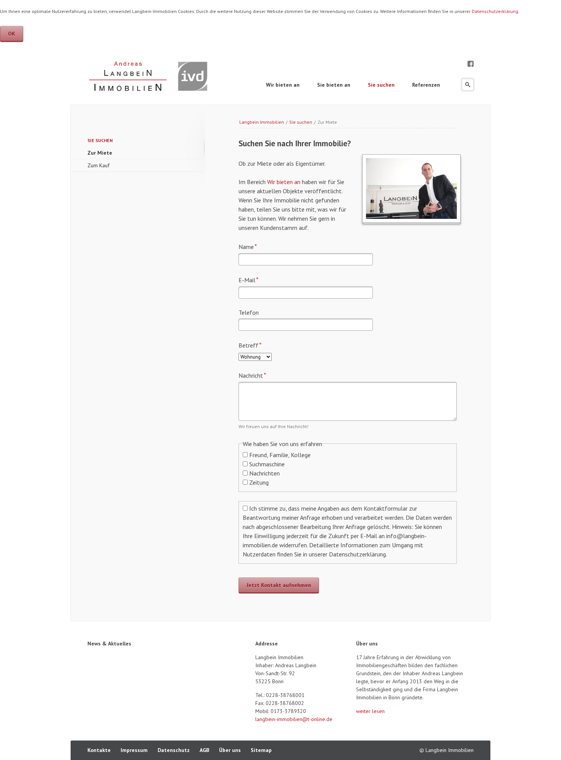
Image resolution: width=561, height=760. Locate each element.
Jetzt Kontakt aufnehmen (279, 585)
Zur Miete (99, 152)
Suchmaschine (267, 464)
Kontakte (99, 750)
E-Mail (252, 279)
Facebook (471, 63)
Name (252, 246)
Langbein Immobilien (261, 122)
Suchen (467, 84)
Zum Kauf (98, 165)
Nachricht (252, 375)
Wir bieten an (283, 84)
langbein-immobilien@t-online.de (293, 719)
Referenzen (426, 84)
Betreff (252, 344)
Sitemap (261, 750)
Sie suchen (381, 84)
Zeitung (259, 482)
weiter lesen (370, 711)
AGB (204, 750)
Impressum (134, 750)
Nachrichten (264, 473)
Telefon (249, 312)
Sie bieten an (333, 84)
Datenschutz (174, 750)
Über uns (230, 750)
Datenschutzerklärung (495, 11)
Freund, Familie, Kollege (280, 455)
